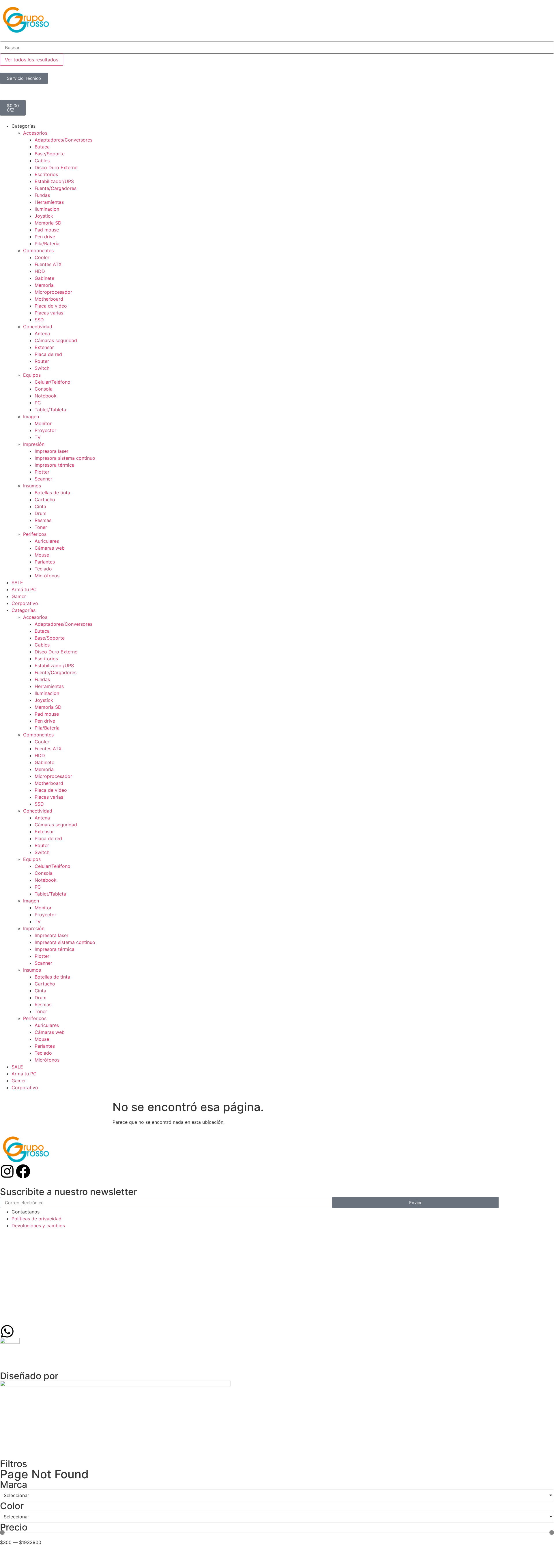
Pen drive (45, 237)
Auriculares (47, 541)
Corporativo (25, 603)
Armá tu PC (24, 589)
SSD (39, 320)
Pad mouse (47, 230)
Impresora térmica (54, 465)
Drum (40, 513)
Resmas (43, 520)
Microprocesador (53, 292)
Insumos (32, 486)
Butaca (42, 147)
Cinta (40, 506)
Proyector (45, 430)
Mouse (42, 555)
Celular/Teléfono (52, 382)
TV (38, 437)
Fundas (42, 195)
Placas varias (49, 313)
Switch (42, 368)
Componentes (38, 250)
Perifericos (34, 534)
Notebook (46, 396)
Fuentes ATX (48, 264)
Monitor (43, 423)
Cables (42, 160)
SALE (17, 582)
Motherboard (49, 299)
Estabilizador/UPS (54, 181)
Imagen (31, 416)
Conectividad (37, 326)
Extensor (44, 347)
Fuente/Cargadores (55, 188)
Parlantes (45, 562)
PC (38, 403)
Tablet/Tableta (50, 409)
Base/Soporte (50, 154)
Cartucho (45, 499)
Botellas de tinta (52, 492)
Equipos (32, 375)
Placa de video (51, 306)
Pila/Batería (47, 243)
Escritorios (46, 174)
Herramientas (49, 202)
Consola (44, 389)
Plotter (42, 472)
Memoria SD (48, 223)
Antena (42, 333)
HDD (40, 271)
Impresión (33, 444)
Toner (41, 527)
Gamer (19, 596)
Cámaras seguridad (56, 340)
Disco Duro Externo (56, 167)
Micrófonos (47, 575)
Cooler (42, 257)
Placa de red (48, 354)
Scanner (43, 479)
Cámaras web (50, 548)
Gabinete (44, 278)
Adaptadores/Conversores (63, 140)
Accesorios (35, 133)
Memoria (44, 285)
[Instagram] (7, 1171)
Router (42, 361)
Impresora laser (51, 451)
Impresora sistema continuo (65, 458)
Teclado (43, 569)
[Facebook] (23, 1171)
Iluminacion (47, 209)
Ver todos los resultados (31, 60)
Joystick (44, 216)
